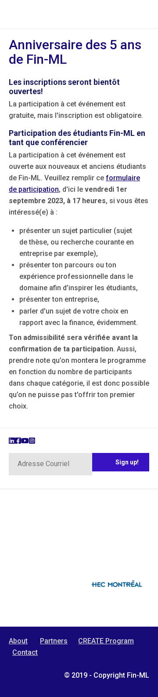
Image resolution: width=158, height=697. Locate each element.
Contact (25, 652)
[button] (120, 462)
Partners (54, 641)
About (18, 641)
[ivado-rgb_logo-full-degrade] (42, 562)
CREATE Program (106, 641)
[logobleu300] (116, 593)
